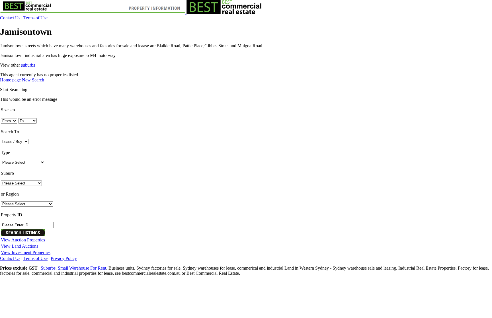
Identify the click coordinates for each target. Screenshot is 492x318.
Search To (10, 131)
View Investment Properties (25, 252)
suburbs (28, 65)
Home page (10, 79)
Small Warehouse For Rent (82, 268)
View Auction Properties (23, 239)
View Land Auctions (19, 246)
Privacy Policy (64, 258)
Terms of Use (35, 17)
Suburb (7, 173)
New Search (33, 79)
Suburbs (48, 268)
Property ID (11, 214)
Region (10, 194)
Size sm (8, 109)
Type (5, 152)
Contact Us (10, 17)
